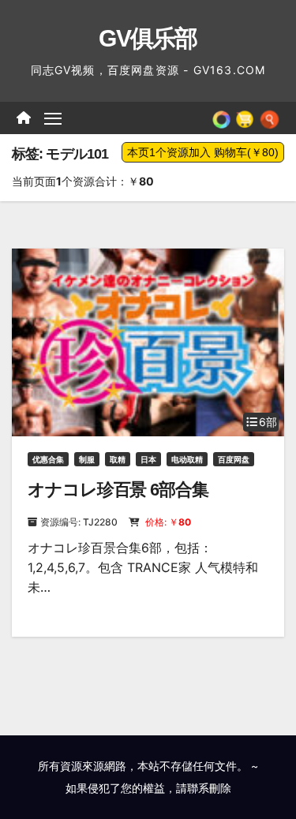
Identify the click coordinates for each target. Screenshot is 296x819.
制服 (87, 459)
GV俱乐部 (148, 38)
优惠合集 (48, 459)
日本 (148, 459)
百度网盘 (233, 459)
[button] (269, 117)
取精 (118, 459)
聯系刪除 (209, 788)
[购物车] (244, 117)
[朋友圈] (221, 117)
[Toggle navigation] (53, 118)
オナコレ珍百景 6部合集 (118, 489)
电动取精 (187, 459)
